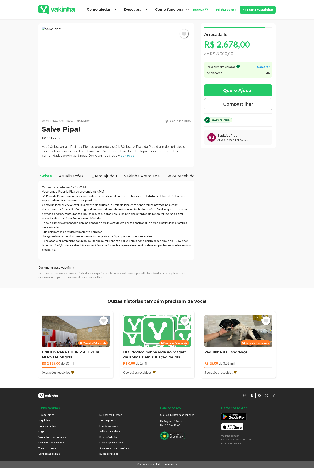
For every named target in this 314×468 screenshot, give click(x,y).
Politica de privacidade (51, 442)
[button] (116, 70)
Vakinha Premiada (109, 431)
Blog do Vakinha (108, 437)
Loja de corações (109, 425)
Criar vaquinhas (47, 425)
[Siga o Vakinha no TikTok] (274, 395)
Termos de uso (47, 448)
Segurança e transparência (114, 448)
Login (41, 431)
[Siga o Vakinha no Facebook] (252, 395)
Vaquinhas (44, 420)
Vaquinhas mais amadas (52, 437)
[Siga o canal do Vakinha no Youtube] (259, 395)
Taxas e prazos (107, 420)
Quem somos (46, 414)
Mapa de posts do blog (111, 442)
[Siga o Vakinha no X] (266, 395)
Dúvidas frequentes (110, 414)
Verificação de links (49, 453)
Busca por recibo (108, 453)
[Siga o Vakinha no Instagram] (245, 395)
